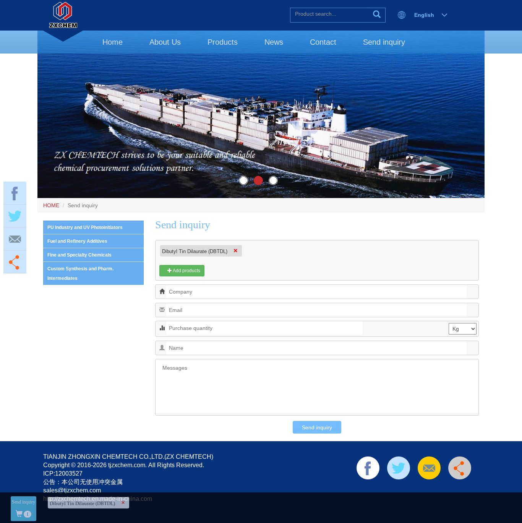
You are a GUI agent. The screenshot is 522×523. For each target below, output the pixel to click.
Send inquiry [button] (23, 508)
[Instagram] (447, 489)
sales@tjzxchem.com (72, 490)
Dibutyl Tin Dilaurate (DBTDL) (194, 251)
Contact (323, 42)
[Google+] (434, 489)
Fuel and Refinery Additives (77, 241)
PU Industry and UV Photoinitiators (85, 227)
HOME (51, 205)
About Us (165, 42)
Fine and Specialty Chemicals (79, 255)
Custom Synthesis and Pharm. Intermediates (80, 273)
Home (112, 42)
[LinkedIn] (398, 489)
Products (223, 42)
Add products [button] (186, 270)
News (273, 42)
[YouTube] (422, 489)
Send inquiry (384, 42)
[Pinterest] (410, 489)
